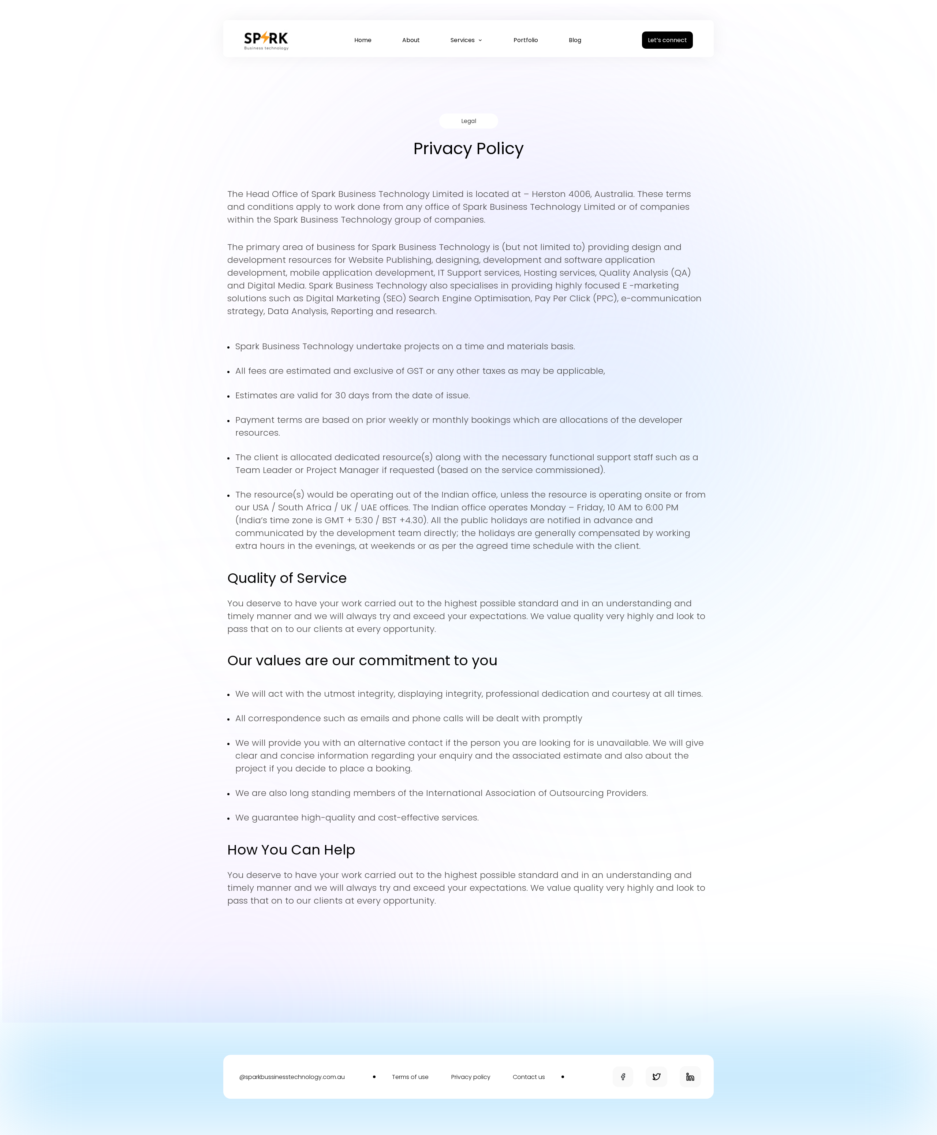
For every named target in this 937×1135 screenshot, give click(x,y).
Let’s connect (667, 40)
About (411, 40)
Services (463, 40)
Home (363, 40)
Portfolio (526, 40)
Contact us (529, 1077)
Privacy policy (470, 1077)
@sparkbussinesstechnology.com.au (292, 1077)
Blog (575, 40)
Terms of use (410, 1077)
